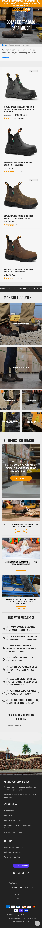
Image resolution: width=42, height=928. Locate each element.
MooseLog (15, 915)
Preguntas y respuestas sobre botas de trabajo (19, 826)
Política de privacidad (14, 918)
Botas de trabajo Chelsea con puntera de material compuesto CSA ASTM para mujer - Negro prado (19, 109)
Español (20, 899)
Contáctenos (9, 811)
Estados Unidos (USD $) (20, 887)
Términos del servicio (30, 918)
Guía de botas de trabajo (13, 833)
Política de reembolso (28, 915)
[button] (2, 10)
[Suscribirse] (35, 725)
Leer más (21, 478)
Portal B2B (8, 815)
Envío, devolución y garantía (15, 847)
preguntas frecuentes (12, 820)
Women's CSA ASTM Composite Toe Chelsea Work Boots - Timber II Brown (19, 270)
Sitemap (28, 921)
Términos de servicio (12, 857)
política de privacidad (12, 852)
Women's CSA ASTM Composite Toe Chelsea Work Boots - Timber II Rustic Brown (19, 217)
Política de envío (18, 921)
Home (4, 45)
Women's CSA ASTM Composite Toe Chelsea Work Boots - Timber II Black (19, 164)
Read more (6, 58)
